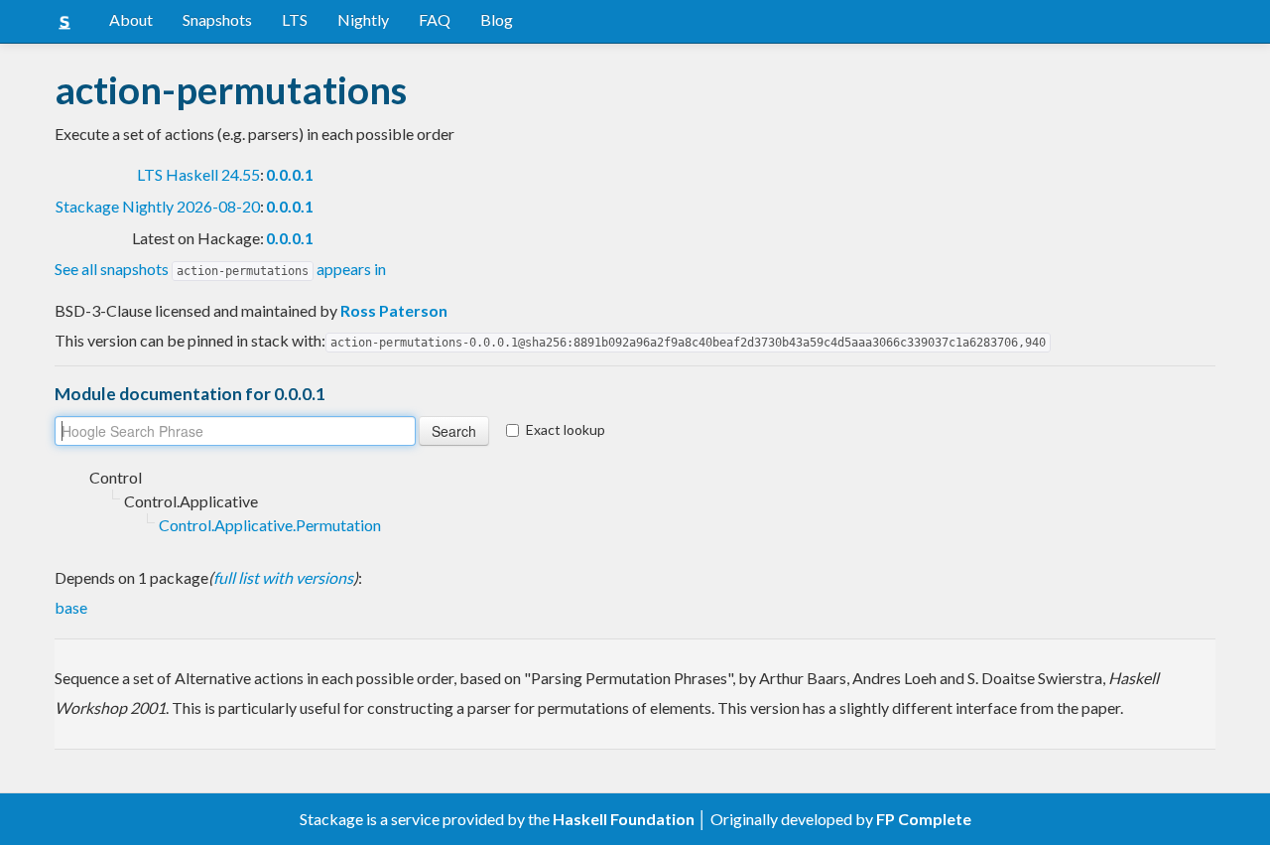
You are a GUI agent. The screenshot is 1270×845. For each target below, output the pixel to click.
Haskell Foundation (624, 818)
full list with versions (283, 577)
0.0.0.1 (290, 174)
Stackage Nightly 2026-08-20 (158, 206)
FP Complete (923, 818)
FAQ (434, 19)
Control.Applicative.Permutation (270, 524)
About (131, 19)
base (71, 607)
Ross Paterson (393, 310)
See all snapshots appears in (220, 268)
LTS (295, 19)
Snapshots (217, 19)
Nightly (363, 19)
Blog (496, 19)
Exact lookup (565, 429)
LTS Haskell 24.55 (198, 174)
